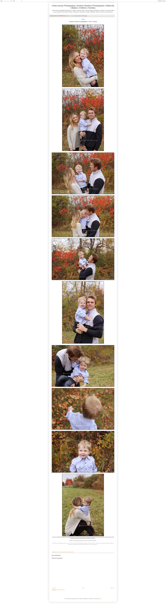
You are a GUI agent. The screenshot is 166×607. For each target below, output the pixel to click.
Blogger (99, 598)
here (82, 540)
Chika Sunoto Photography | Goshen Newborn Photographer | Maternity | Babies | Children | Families (83, 7)
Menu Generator (70, 15)
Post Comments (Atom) (61, 589)
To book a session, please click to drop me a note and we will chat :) (83, 540)
